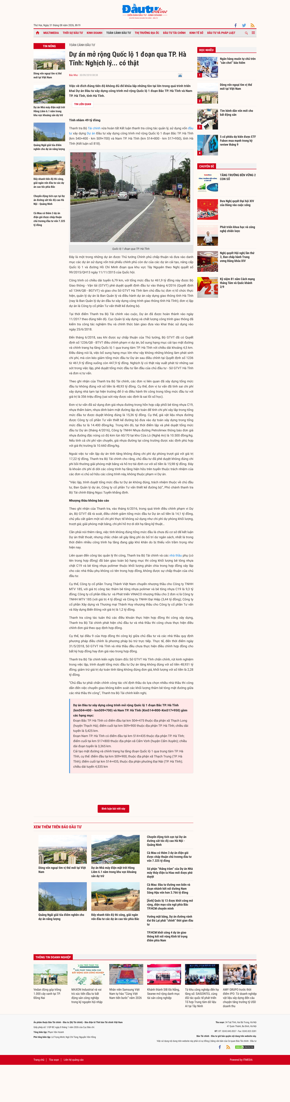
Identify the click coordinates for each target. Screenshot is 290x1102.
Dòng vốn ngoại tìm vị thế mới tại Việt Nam (236, 87)
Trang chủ (39, 1059)
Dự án (91, 133)
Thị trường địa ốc (147, 33)
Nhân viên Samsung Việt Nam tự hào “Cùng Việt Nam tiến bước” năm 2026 (125, 994)
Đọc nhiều (206, 50)
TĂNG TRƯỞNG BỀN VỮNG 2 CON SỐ (238, 177)
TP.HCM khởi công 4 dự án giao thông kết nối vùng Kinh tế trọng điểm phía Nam (167, 936)
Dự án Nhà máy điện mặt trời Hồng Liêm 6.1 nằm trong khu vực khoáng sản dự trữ (49, 111)
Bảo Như (73, 75)
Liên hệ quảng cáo (74, 1059)
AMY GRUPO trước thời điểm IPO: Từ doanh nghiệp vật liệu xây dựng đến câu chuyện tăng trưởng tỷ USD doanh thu (240, 998)
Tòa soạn (54, 1059)
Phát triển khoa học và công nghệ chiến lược (237, 229)
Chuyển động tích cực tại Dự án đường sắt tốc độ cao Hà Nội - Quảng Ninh (49, 200)
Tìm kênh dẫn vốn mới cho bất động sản (236, 112)
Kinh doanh (94, 33)
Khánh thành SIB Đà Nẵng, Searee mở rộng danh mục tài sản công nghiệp (163, 994)
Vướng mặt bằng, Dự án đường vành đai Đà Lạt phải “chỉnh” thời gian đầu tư (170, 920)
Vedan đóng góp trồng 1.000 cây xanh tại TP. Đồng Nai (47, 994)
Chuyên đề (206, 166)
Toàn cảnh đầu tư (118, 33)
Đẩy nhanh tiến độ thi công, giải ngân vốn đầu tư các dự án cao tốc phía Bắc (49, 183)
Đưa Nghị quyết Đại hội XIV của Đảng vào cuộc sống (237, 203)
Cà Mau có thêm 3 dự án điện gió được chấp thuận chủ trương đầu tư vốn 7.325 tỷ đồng (169, 857)
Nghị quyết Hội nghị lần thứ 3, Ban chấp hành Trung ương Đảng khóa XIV (237, 257)
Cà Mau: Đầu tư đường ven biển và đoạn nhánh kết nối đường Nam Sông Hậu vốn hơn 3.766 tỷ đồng (168, 888)
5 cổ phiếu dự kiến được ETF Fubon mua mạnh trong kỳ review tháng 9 (238, 140)
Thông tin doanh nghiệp (53, 957)
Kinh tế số (196, 33)
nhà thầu (175, 555)
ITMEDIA (248, 1059)
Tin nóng (49, 46)
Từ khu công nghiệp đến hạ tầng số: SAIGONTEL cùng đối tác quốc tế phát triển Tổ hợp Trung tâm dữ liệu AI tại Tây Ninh (202, 998)
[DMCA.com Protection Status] (244, 1046)
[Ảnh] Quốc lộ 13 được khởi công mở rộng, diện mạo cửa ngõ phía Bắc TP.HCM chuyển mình (170, 904)
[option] (50, 982)
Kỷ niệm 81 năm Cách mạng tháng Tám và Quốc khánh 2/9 (237, 282)
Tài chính (94, 128)
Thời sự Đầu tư (73, 33)
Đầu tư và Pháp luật (221, 33)
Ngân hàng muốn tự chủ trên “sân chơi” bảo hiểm (238, 61)
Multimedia (51, 33)
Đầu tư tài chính (174, 33)
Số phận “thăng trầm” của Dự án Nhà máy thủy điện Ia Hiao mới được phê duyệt (170, 872)
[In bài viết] (180, 75)
